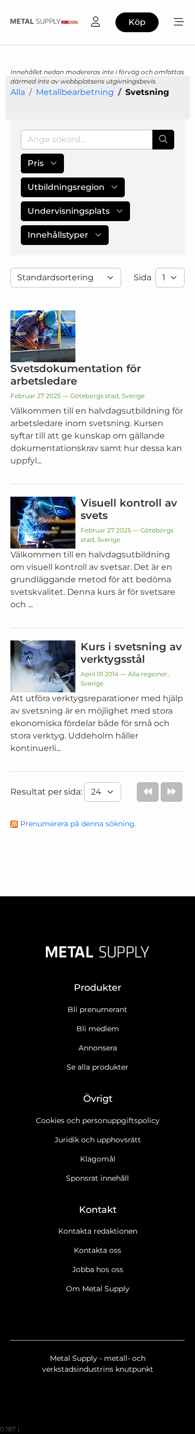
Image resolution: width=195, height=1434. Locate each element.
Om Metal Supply (97, 1288)
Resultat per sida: (47, 792)
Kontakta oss (97, 1250)
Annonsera (98, 1048)
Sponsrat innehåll (97, 1178)
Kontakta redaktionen (97, 1231)
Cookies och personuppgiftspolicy (98, 1120)
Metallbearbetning (75, 92)
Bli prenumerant (97, 1009)
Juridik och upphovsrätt (98, 1139)
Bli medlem (97, 1028)
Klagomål (97, 1159)
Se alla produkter (97, 1067)
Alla (17, 92)
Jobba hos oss (97, 1269)
